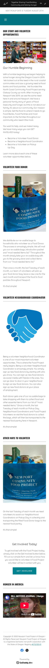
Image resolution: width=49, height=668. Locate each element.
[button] (5, 19)
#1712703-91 (36, 644)
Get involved (24, 571)
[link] (21, 650)
